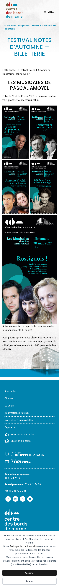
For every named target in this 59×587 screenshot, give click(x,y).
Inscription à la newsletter (19, 420)
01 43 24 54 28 (33, 484)
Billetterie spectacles (22, 434)
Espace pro (10, 427)
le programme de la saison (27, 454)
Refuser (29, 581)
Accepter (29, 573)
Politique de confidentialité (24, 546)
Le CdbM (9, 405)
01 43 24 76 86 (13, 478)
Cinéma (9, 398)
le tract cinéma (21, 461)
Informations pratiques (17, 412)
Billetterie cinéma (21, 440)
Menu (51, 12)
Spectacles (10, 391)
